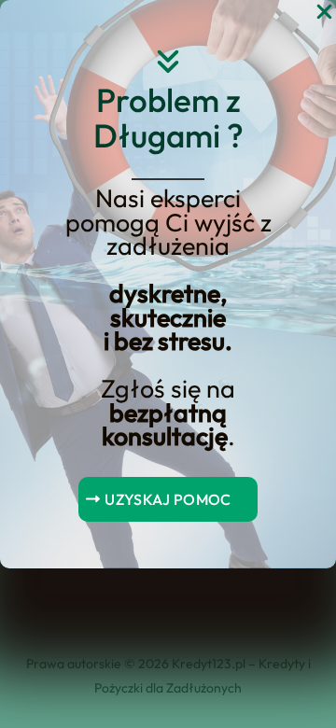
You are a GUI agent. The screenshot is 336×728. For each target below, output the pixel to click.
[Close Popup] (324, 12)
